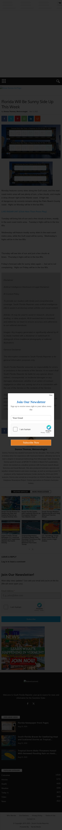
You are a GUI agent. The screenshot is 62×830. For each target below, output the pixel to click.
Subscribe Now (31, 442)
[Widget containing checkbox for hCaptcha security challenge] (31, 429)
